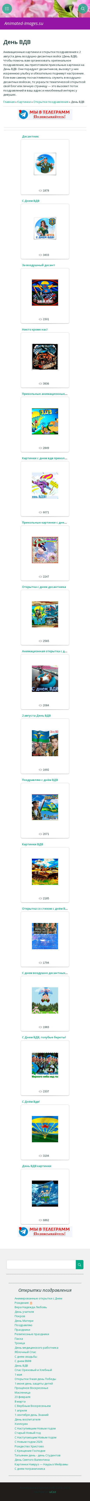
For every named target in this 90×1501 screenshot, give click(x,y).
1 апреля (21, 1410)
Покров (20, 1316)
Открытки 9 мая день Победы (35, 1379)
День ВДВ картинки (36, 1166)
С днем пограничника (30, 1469)
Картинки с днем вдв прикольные (47, 458)
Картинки (24, 102)
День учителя (24, 1312)
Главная (9, 102)
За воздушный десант (38, 265)
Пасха (19, 1339)
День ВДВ (21, 1365)
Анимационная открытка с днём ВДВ (49, 651)
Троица (20, 1343)
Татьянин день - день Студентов (38, 1455)
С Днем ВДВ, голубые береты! (44, 1037)
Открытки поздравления (50, 102)
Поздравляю (23, 1325)
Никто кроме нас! (35, 329)
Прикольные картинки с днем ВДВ (47, 522)
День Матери (24, 1321)
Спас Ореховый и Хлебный (33, 1370)
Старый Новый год (28, 1433)
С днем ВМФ (23, 1361)
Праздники (22, 1330)
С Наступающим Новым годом (35, 1437)
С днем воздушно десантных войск (48, 973)
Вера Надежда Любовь (31, 1307)
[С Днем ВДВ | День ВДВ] (45, 228)
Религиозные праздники (32, 1334)
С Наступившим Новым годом (35, 1428)
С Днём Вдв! (31, 1102)
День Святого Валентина (32, 1460)
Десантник (30, 136)
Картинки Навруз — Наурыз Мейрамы (41, 1464)
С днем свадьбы (26, 1357)
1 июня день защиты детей (34, 1383)
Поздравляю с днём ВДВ (40, 780)
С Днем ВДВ (30, 201)
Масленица (22, 1392)
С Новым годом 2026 (28, 1442)
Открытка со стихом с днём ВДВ (45, 908)
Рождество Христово (29, 1446)
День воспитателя (27, 1419)
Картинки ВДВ (32, 844)
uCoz (52, 1492)
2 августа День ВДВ (36, 715)
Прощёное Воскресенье (31, 1388)
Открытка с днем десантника (44, 587)
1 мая (18, 1374)
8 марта (20, 1401)
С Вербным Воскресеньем (33, 1406)
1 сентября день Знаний (31, 1415)
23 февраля (22, 1397)
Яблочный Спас (25, 1352)
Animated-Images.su (23, 23)
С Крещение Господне (30, 1451)
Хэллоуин (21, 1424)
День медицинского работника (36, 1348)
